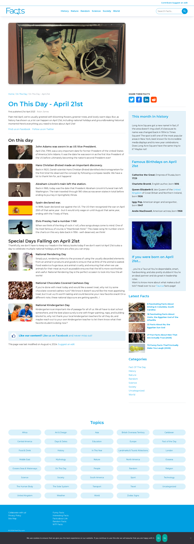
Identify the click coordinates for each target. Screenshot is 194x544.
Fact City (15, 11)
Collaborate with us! (17, 512)
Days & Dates (61, 441)
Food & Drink (25, 450)
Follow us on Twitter (43, 129)
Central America (24, 441)
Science (96, 11)
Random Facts (59, 521)
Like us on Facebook (55, 335)
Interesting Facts (60, 515)
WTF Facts (58, 524)
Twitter (131, 100)
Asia (97, 432)
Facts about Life (60, 518)
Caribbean (169, 432)
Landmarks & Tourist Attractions (133, 450)
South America (97, 477)
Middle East (24, 459)
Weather (61, 495)
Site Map (12, 518)
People (97, 468)
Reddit (154, 100)
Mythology (61, 459)
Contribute (166, 3)
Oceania (169, 459)
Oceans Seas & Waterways (25, 468)
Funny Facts (58, 512)
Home (11, 94)
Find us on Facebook (19, 129)
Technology (169, 477)
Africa (24, 432)
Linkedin (146, 100)
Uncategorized (137, 390)
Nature (75, 11)
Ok (158, 538)
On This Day (21, 94)
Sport (133, 477)
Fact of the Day (137, 367)
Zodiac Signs (133, 495)
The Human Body (25, 486)
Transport (97, 486)
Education (97, 441)
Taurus (160, 286)
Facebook (139, 100)
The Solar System (61, 486)
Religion (169, 468)
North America (133, 459)
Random (85, 11)
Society (107, 11)
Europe (133, 441)
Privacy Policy (14, 515)
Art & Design (61, 432)
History (65, 11)
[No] (190, 538)
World (116, 11)
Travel (133, 486)
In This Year (97, 450)
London (169, 450)
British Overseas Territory (133, 432)
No (165, 538)
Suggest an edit (180, 3)
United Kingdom (24, 495)
